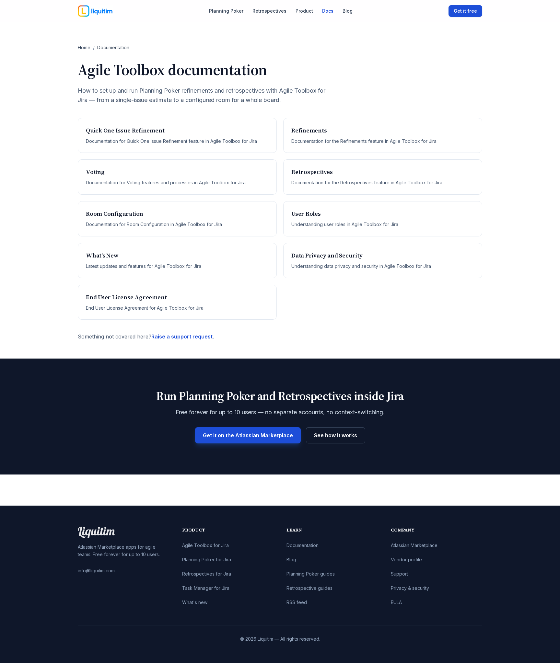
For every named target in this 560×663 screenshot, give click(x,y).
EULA (396, 602)
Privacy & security (410, 588)
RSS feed (296, 602)
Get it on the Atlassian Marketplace (248, 435)
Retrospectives (269, 11)
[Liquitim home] (95, 11)
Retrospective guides (309, 588)
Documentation (302, 545)
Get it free (465, 11)
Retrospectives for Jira (206, 574)
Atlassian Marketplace (414, 545)
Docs (327, 11)
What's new (194, 602)
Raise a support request (182, 336)
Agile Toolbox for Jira (205, 545)
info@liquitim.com (96, 570)
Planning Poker (226, 11)
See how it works (335, 435)
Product (304, 11)
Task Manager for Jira (205, 588)
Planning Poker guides (310, 574)
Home (84, 47)
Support (399, 574)
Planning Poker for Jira (206, 559)
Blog (348, 11)
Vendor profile (406, 559)
